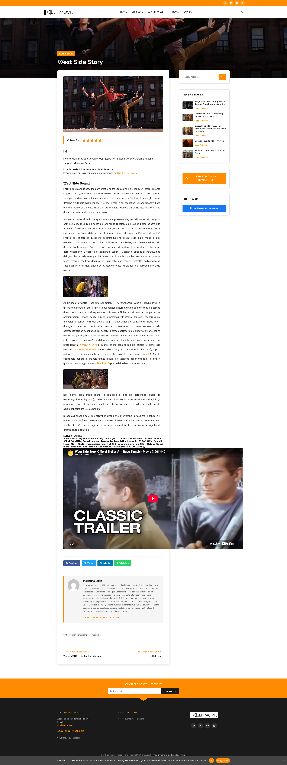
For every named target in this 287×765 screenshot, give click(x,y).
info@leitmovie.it (64, 725)
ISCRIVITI (170, 691)
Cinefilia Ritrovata (127, 172)
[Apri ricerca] (242, 12)
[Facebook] (225, 3)
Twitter (90, 563)
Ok (211, 760)
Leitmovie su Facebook (69, 738)
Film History (66, 54)
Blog (175, 12)
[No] (283, 760)
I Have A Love (88, 344)
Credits (183, 755)
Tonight (146, 354)
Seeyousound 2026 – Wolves (209, 141)
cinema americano (79, 635)
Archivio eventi (158, 12)
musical (95, 635)
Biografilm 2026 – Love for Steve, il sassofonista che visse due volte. (210, 128)
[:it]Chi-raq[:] (157, 656)
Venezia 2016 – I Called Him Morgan (82, 656)
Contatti (189, 12)
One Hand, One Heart (85, 349)
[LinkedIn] (242, 3)
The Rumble (103, 363)
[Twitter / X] (231, 3)
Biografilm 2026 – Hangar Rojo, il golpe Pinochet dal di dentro (210, 102)
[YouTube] (237, 3)
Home (123, 12)
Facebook (73, 563)
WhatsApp (124, 563)
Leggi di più (222, 760)
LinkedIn (106, 563)
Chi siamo (137, 12)
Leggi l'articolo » (201, 108)
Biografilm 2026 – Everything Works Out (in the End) (209, 114)
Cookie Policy (173, 755)
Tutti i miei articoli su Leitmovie (101, 617)
